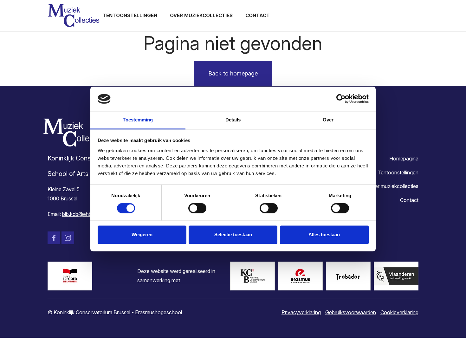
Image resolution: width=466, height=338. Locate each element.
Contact (257, 15)
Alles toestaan (324, 234)
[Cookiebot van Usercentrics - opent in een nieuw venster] (341, 99)
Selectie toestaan (233, 234)
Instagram (67, 237)
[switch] (197, 208)
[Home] (74, 15)
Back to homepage (233, 73)
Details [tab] (233, 119)
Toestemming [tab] (138, 119)
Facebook (54, 237)
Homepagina (403, 158)
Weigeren (142, 234)
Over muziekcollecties (201, 15)
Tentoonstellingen (130, 15)
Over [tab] (328, 119)
